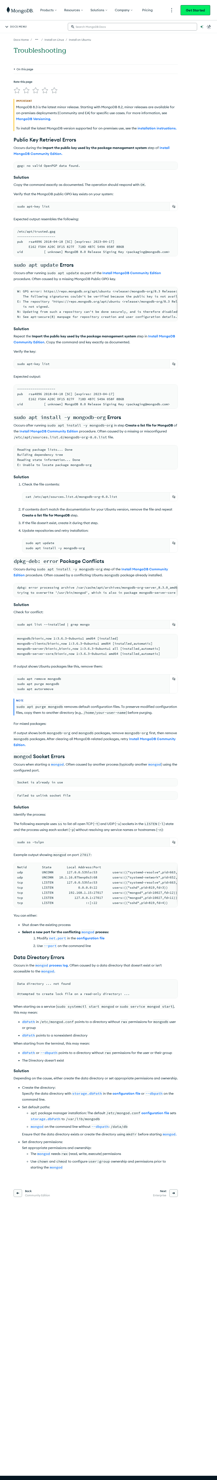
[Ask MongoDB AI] (202, 27)
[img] (17, 90)
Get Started (195, 10)
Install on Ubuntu (80, 39)
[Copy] (174, 206)
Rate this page (23, 81)
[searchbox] (132, 27)
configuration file (90, 938)
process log (58, 965)
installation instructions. (157, 128)
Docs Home (21, 39)
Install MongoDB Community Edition (131, 273)
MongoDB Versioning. (33, 119)
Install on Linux (54, 39)
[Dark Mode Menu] (209, 27)
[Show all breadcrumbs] (37, 39)
